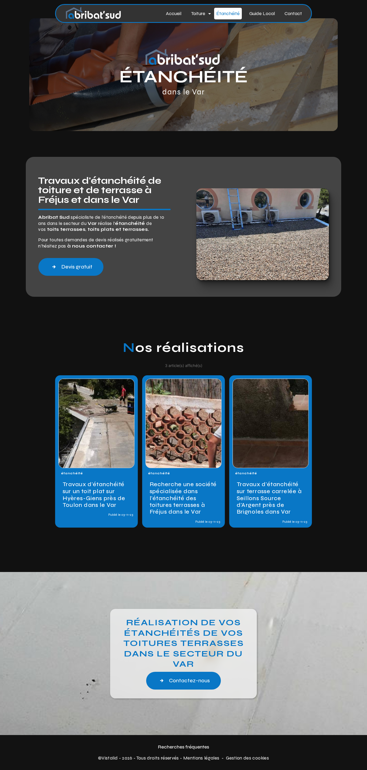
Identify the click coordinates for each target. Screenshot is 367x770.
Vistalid (110, 758)
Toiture (198, 13)
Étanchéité (228, 13)
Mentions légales (201, 758)
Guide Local (262, 13)
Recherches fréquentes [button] (183, 747)
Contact (293, 13)
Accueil (173, 13)
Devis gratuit (76, 267)
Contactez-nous (189, 680)
